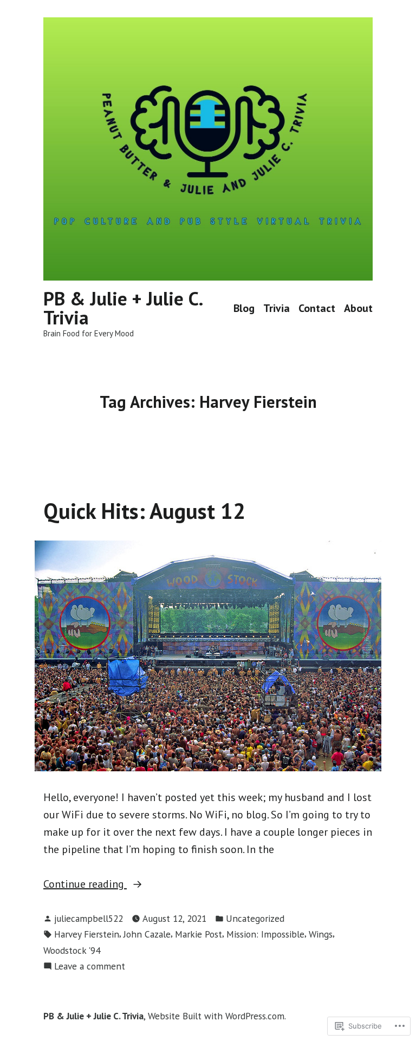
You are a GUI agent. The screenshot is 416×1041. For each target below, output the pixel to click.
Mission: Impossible (265, 934)
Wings (321, 934)
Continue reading (85, 884)
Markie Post (198, 934)
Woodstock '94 (71, 950)
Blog (244, 308)
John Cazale (147, 934)
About (358, 308)
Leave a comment (89, 966)
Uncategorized (255, 918)
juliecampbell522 (88, 918)
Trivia (276, 308)
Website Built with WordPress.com (216, 1016)
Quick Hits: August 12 (144, 511)
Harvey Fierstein (86, 934)
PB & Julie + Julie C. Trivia (122, 308)
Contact (316, 308)
